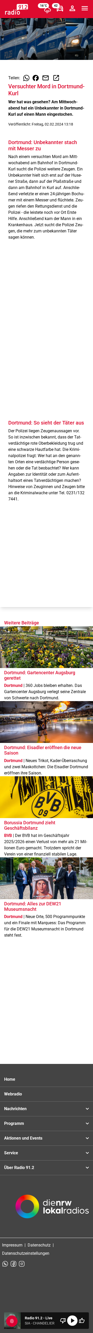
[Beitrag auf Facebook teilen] (36, 78)
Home (9, 1079)
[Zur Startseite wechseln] (16, 9)
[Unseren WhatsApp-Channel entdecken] (5, 1264)
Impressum (12, 1245)
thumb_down (63, 1321)
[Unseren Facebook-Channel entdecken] (13, 1264)
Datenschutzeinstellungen (25, 1253)
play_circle (72, 1320)
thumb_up (82, 1321)
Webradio (13, 1094)
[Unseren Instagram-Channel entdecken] (22, 1264)
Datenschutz (39, 1245)
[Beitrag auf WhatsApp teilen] (26, 78)
